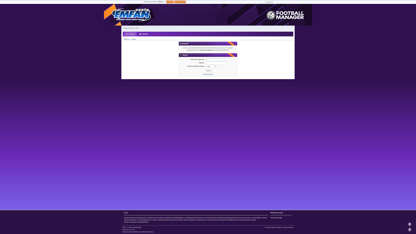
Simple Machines (137, 227)
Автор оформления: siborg (146, 231)
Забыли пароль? (208, 74)
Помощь (273, 227)
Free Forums (132, 229)
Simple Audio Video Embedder (130, 231)
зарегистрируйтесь (207, 50)
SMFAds (124, 229)
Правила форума (276, 218)
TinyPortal (267, 227)
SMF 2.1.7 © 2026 (127, 227)
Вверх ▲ (291, 227)
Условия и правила (282, 227)
